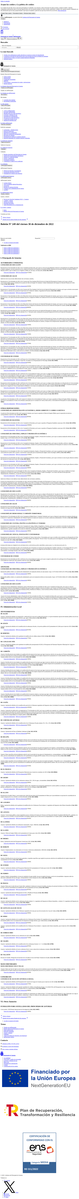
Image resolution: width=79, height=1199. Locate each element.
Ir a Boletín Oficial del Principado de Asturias (12, 86)
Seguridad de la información (10, 116)
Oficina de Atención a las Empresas (12, 170)
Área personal (5, 28)
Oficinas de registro (8, 202)
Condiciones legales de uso (10, 119)
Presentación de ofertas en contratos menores (14, 136)
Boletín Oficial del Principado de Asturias (14, 211)
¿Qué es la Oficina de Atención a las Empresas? (15, 1035)
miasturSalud (7, 24)
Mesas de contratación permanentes (12, 134)
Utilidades (6, 1034)
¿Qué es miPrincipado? (9, 110)
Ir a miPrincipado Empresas (7, 176)
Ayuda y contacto (8, 1033)
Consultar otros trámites (9, 100)
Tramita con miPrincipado (10, 1027)
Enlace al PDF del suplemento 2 (11, 249)
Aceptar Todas (6, 13)
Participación (7, 23)
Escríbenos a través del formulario (10, 1046)
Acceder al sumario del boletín (11, 242)
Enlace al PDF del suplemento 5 (11, 253)
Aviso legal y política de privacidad (12, 1059)
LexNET (6, 190)
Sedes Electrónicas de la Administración (13, 204)
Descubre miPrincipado (9, 112)
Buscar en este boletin (20, 238)
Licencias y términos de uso (10, 115)
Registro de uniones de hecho (11, 187)
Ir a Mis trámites (4, 104)
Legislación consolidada (9, 79)
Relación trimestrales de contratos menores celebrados (17, 138)
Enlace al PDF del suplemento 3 (11, 250)
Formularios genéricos (9, 160)
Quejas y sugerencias (9, 158)
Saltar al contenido (5, 1)
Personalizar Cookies (18, 13)
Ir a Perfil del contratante (7, 140)
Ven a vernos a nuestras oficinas (10, 1049)
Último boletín (7, 76)
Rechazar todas (29, 13)
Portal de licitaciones (9, 131)
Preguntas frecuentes (9, 203)
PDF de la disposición (21, 272)
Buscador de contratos (9, 135)
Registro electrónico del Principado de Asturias (15, 154)
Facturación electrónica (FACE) (11, 172)
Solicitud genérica (8, 59)
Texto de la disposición (9, 272)
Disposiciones (7, 78)
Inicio (5, 210)
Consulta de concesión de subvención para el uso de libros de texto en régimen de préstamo (26, 56)
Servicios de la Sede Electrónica (11, 117)
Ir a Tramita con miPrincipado (8, 93)
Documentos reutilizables (10, 101)
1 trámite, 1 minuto (8, 200)
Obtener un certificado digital (11, 157)
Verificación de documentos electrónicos (13, 155)
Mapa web (6, 1062)
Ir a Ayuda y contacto (6, 207)
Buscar (18, 47)
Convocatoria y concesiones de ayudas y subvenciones (17, 82)
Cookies (6, 1065)
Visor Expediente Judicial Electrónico (13, 184)
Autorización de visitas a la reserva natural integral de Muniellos (19, 57)
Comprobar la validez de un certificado (13, 161)
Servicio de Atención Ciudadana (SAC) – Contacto (16, 199)
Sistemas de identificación (10, 120)
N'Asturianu (5, 27)
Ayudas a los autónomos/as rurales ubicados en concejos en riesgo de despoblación (24, 55)
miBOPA (6, 81)
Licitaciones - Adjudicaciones (11, 130)
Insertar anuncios (8, 83)
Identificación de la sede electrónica (12, 113)
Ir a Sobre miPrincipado (6, 123)
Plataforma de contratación (10, 132)
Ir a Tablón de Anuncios (6, 147)
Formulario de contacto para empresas (13, 173)
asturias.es (6, 21)
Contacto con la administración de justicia (14, 188)
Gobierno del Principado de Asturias (31, 17)
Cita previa (6, 185)
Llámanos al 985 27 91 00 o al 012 (10, 1043)
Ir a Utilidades (4, 164)
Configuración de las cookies (11, 1066)
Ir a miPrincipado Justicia (7, 192)
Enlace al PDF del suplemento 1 (11, 248)
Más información (62, 10)
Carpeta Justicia (7, 183)
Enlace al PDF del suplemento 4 (11, 252)
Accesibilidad (7, 1058)
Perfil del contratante (9, 1031)
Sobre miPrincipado (8, 1030)
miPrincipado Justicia (9, 1037)
